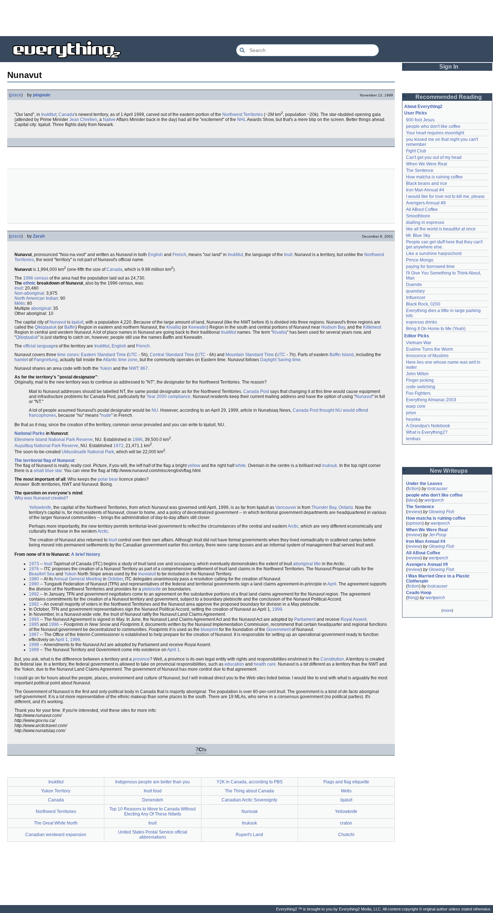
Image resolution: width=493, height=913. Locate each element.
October (115, 578)
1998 (34, 644)
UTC (133, 354)
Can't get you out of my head (434, 157)
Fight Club (416, 150)
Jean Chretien (83, 119)
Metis (346, 790)
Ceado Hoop (418, 592)
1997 (34, 634)
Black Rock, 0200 (423, 304)
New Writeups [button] (449, 471)
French (179, 254)
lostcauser (437, 488)
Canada (66, 114)
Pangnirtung (46, 359)
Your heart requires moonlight (435, 132)
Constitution (332, 659)
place (15, 95)
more (447, 610)
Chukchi (346, 834)
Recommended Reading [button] (448, 97)
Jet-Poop (437, 534)
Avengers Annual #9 (426, 202)
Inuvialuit (147, 573)
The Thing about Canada (249, 790)
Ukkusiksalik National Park (88, 451)
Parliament (304, 619)
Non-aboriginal (29, 293)
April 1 (173, 649)
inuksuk (329, 465)
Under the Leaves (424, 483)
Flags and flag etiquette (346, 781)
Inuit (288, 254)
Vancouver (285, 507)
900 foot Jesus (420, 119)
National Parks (29, 433)
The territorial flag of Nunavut (44, 460)
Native (109, 119)
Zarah (39, 236)
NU (155, 410)
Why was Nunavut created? (41, 498)
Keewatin (197, 327)
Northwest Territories (242, 114)
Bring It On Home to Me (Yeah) (436, 328)
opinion (414, 523)
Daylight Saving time (280, 359)
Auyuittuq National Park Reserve (46, 445)
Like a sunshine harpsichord (434, 253)
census (41, 278)
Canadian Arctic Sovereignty (249, 799)
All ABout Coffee (422, 209)
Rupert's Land (249, 834)
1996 (28, 278)
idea (411, 500)
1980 (34, 578)
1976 (34, 568)
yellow (194, 465)
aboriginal (41, 308)
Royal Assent (353, 619)
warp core (416, 406)
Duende (414, 284)
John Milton (417, 373)
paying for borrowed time (430, 266)
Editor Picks (416, 335)
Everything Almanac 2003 (431, 399)
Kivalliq (173, 327)
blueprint (209, 629)
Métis (19, 303)
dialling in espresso (425, 222)
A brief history (85, 554)
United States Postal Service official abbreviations (152, 835)
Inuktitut (48, 114)
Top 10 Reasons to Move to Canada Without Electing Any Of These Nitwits (152, 811)
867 (144, 368)
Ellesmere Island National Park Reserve (53, 439)
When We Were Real (426, 163)
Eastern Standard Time (103, 354)
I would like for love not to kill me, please (445, 196)
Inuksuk (249, 823)
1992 (34, 594)
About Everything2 (423, 106)
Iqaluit (77, 322)
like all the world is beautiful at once (441, 229)
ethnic (29, 283)
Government (278, 629)
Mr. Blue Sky (418, 235)
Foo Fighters (418, 393)
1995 (34, 624)
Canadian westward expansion (55, 834)
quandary (415, 291)
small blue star (48, 470)
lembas (413, 438)
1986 (137, 439)
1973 (34, 563)
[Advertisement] (246, 18)
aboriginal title (307, 563)
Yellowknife (40, 507)
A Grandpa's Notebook (428, 425)
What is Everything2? (427, 432)
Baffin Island (342, 354)
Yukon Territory (55, 790)
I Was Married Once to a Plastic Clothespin (438, 579)
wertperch (434, 500)
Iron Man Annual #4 (425, 189)
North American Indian (36, 298)
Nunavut (57, 322)
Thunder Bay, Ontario (332, 507)
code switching (420, 386)
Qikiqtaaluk (46, 327)
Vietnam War (418, 342)
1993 (34, 619)
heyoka (413, 419)
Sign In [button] (448, 67)
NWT (133, 368)
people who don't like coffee (433, 126)
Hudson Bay (333, 327)
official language (39, 346)
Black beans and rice (426, 183)
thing (412, 597)
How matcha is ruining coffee (434, 176)
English (155, 254)
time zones (68, 354)
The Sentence (419, 170)
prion (411, 412)
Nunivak (249, 811)
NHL (241, 119)
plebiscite (151, 589)
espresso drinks (421, 322)
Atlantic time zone (120, 359)
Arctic (293, 526)
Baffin (69, 327)
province (141, 659)
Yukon (106, 368)
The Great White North (56, 823)
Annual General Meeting (78, 578)
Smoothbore (418, 215)
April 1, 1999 (67, 639)
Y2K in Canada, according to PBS (250, 781)
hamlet (21, 359)
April (331, 584)
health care (265, 664)
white (240, 465)
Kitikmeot (372, 327)
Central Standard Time (172, 354)
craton (346, 823)
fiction (413, 488)
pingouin (41, 95)
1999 (277, 609)
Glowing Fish (441, 511)
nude (106, 415)
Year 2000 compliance (169, 396)
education (234, 664)
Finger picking (420, 380)
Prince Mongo (419, 260)
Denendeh (152, 799)
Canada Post (256, 391)
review (413, 511)
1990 (34, 584)
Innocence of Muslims (427, 355)
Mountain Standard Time (250, 354)
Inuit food (153, 790)
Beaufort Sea (41, 573)
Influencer (416, 297)
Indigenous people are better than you (152, 781)
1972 (118, 445)
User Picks (415, 113)
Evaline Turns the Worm (429, 349)
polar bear (108, 479)
